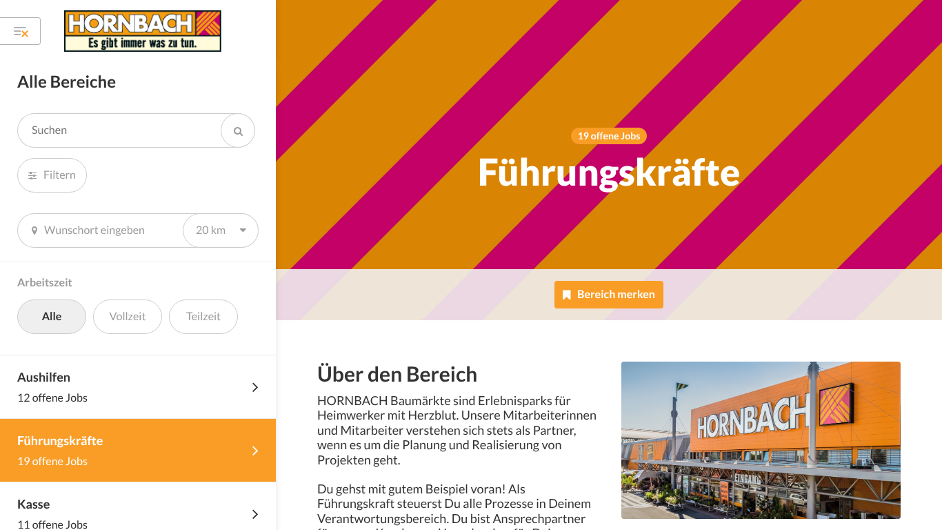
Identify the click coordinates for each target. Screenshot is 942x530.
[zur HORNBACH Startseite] (155, 31)
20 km (211, 230)
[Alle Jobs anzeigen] (20, 31)
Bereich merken (616, 294)
